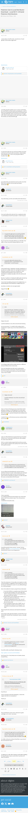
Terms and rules (10, 810)
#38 (26, 709)
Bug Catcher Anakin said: (8, 230)
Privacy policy (19, 810)
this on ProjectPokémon (14, 548)
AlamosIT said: (5, 638)
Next (18, 761)
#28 (26, 252)
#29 (26, 299)
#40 (26, 751)
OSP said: (4, 303)
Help (9, 811)
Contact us (3, 810)
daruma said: (5, 536)
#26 (26, 211)
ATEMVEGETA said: (6, 461)
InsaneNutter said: (6, 257)
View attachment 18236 (15, 679)
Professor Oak (5, 16)
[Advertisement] (14, 22)
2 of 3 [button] (14, 761)
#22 (26, 106)
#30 (26, 387)
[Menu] (2, 2)
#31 (26, 433)
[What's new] (23, 2)
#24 (26, 178)
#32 (26, 457)
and (9, 480)
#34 (26, 531)
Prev (9, 761)
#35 (26, 565)
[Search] (26, 2)
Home (12, 811)
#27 (26, 226)
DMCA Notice (4, 811)
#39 (26, 724)
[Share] (24, 35)
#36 (26, 634)
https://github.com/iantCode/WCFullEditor (10, 652)
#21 (26, 35)
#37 (26, 671)
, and (13, 73)
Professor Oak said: (6, 676)
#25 (26, 195)
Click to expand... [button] (14, 316)
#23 (26, 148)
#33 (26, 491)
